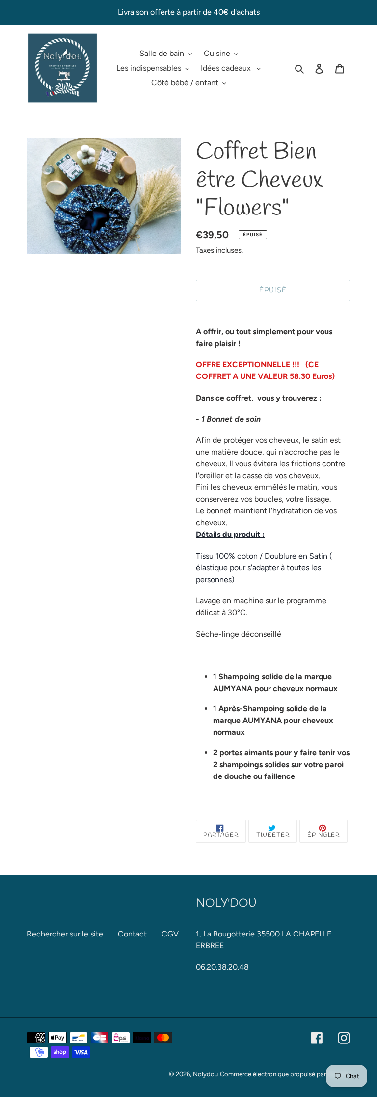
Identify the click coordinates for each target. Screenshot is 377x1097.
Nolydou (205, 1074)
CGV (170, 933)
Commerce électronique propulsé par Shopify (285, 1074)
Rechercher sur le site (65, 933)
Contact (132, 933)
